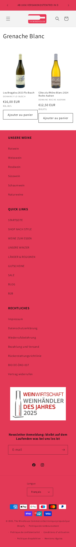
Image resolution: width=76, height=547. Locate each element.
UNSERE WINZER (18, 247)
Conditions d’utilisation (57, 532)
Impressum (15, 319)
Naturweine (15, 194)
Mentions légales (54, 538)
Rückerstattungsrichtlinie (25, 356)
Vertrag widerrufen (20, 374)
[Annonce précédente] (7, 5)
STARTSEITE (15, 220)
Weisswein (14, 158)
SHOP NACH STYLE (20, 229)
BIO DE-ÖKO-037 (18, 365)
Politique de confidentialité (25, 532)
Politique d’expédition (29, 538)
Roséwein (14, 167)
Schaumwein (16, 185)
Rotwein (13, 148)
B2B (10, 293)
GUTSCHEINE (16, 266)
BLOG (11, 284)
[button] (8, 18)
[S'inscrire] (63, 450)
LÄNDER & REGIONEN (21, 257)
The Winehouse (22, 521)
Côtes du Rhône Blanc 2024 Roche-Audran (54, 94)
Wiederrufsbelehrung (22, 337)
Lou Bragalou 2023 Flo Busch (18, 92)
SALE (11, 275)
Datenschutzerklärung (22, 328)
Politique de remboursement (44, 525)
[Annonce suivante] (68, 5)
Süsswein (14, 176)
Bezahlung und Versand (23, 346)
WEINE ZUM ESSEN (20, 238)
